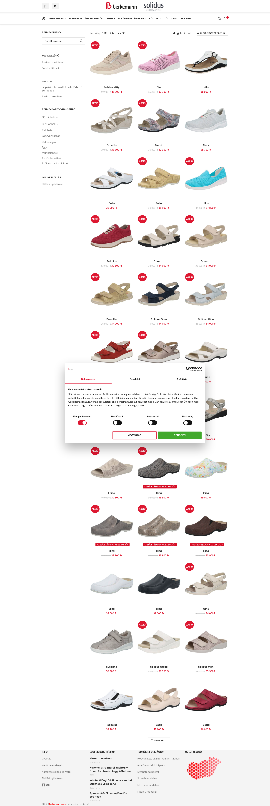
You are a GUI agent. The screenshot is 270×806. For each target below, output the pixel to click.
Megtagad (134, 435)
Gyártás (46, 758)
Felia (112, 203)
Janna (206, 377)
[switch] (117, 422)
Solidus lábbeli (50, 68)
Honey (206, 435)
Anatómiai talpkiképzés (151, 765)
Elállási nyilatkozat (52, 184)
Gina (206, 609)
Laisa (111, 493)
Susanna (111, 667)
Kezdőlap (95, 33)
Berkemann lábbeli (53, 62)
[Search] (219, 18)
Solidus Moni (206, 667)
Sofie (159, 725)
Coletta (112, 145)
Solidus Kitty (112, 87)
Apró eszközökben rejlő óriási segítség (108, 795)
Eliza (159, 493)
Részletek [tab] (135, 379)
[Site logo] (135, 6)
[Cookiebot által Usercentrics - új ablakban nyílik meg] (188, 369)
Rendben (180, 435)
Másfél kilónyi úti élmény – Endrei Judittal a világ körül (111, 782)
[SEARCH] (81, 40)
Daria (206, 725)
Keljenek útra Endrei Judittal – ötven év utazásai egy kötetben (110, 769)
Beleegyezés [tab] (88, 379)
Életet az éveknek (101, 758)
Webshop (47, 81)
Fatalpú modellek (147, 791)
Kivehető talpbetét (148, 772)
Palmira (112, 261)
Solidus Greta (159, 667)
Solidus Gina (159, 319)
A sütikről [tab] (182, 379)
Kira (206, 203)
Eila (159, 87)
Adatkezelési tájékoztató (56, 772)
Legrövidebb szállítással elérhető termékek (62, 88)
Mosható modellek (148, 785)
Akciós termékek (52, 96)
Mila (206, 87)
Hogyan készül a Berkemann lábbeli (158, 758)
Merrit (159, 145)
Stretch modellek (147, 778)
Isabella (112, 725)
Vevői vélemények (52, 765)
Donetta (159, 261)
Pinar (206, 145)
